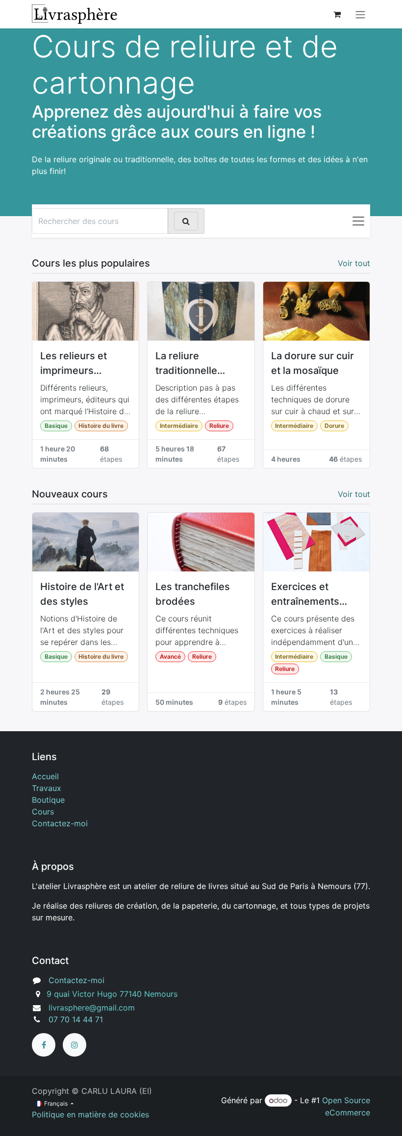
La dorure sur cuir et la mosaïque (312, 363)
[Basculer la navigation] (358, 221)
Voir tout (354, 263)
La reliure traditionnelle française (186, 364)
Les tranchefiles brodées (192, 594)
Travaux (46, 788)
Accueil (45, 776)
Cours (43, 811)
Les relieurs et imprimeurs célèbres (73, 364)
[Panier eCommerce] (337, 14)
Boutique (48, 800)
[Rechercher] (186, 221)
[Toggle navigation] (360, 14)
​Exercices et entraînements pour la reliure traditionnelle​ (305, 595)
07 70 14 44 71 (76, 1019)
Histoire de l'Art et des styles (82, 594)
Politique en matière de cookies (90, 1114)
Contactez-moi (60, 823)
